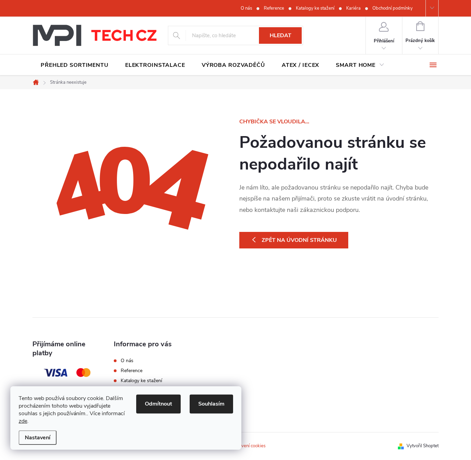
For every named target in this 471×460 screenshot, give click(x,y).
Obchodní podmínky (392, 8)
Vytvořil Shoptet (423, 446)
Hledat (280, 35)
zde (23, 421)
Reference (274, 8)
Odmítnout (158, 404)
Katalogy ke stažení (315, 8)
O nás (246, 8)
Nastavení (37, 437)
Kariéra (353, 8)
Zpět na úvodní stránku (299, 240)
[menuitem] (74, 65)
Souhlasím (211, 404)
